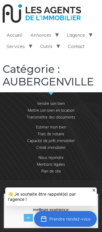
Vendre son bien (51, 103)
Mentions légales (51, 164)
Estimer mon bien (51, 127)
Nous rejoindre (51, 157)
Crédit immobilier (51, 147)
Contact (76, 46)
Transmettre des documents (51, 117)
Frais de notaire (51, 133)
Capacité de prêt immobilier (51, 140)
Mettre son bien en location (51, 110)
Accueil (14, 35)
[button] (65, 219)
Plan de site (51, 171)
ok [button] (28, 217)
